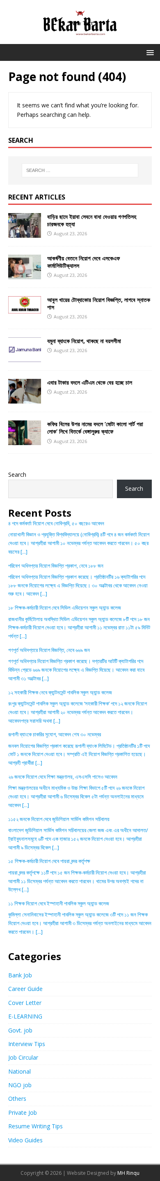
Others (17, 1098)
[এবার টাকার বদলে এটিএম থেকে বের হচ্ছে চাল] (24, 399)
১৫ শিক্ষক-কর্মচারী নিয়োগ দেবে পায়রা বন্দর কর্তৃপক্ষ (49, 861)
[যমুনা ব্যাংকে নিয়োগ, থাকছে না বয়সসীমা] (24, 357)
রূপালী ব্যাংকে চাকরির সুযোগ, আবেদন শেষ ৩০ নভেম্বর (54, 734)
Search (17, 474)
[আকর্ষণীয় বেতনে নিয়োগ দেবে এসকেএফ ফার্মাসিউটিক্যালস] (24, 274)
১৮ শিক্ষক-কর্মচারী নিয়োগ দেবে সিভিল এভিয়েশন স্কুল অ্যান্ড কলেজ (64, 607)
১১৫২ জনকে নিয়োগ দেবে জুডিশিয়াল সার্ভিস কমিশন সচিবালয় (59, 819)
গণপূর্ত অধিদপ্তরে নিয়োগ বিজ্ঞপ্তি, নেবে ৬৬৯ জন (49, 650)
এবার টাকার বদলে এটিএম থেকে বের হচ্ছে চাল (89, 382)
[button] (148, 52)
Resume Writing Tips (35, 1126)
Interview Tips (26, 1044)
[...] (24, 551)
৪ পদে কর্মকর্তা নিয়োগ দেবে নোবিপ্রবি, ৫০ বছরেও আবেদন (56, 523)
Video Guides (25, 1140)
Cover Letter (24, 1003)
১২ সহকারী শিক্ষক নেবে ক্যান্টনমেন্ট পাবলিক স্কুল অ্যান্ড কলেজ (60, 692)
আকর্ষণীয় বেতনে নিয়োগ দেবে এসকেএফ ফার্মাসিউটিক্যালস (83, 261)
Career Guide (25, 989)
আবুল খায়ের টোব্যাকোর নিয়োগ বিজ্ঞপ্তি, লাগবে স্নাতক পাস (98, 303)
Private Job (22, 1112)
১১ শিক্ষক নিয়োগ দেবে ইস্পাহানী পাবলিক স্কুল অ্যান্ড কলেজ (58, 903)
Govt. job (20, 1030)
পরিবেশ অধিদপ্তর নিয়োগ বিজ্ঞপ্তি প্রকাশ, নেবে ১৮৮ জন (55, 565)
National (19, 1071)
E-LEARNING (25, 1016)
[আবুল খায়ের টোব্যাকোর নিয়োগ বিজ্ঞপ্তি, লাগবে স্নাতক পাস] (24, 308)
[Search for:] (80, 170)
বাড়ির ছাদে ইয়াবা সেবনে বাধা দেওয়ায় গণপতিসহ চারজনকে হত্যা (91, 220)
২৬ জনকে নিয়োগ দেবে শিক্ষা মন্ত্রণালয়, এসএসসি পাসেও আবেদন (62, 776)
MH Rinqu (128, 1172)
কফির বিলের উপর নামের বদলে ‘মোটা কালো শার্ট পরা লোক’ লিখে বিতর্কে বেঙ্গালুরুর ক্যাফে (95, 427)
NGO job (20, 1085)
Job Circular (23, 1057)
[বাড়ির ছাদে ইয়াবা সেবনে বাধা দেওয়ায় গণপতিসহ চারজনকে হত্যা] (24, 233)
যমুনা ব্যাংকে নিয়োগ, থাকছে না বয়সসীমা (84, 341)
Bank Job (20, 975)
